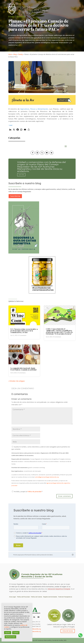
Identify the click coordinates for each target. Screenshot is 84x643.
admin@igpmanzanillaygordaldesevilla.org (47, 477)
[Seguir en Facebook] (33, 153)
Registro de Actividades (50, 597)
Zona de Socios (67, 631)
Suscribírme (15, 196)
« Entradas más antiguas (16, 381)
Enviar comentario (64, 496)
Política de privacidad (34, 491)
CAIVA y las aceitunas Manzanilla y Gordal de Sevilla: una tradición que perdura (41, 166)
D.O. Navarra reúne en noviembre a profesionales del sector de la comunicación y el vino (24, 330)
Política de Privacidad (23, 597)
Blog (14, 54)
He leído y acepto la (28, 491)
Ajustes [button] (7, 632)
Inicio (10, 54)
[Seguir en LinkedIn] (51, 153)
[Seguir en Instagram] (37, 153)
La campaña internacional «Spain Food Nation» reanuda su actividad (23, 369)
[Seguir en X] (42, 153)
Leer (11, 125)
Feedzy (20, 54)
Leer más (21, 171)
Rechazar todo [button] (10, 637)
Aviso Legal (12, 597)
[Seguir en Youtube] (47, 153)
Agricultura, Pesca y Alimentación (34, 109)
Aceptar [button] (15, 632)
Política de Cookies (36, 597)
